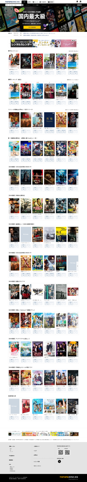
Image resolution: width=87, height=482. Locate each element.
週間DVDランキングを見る (72, 79)
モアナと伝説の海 (12, 156)
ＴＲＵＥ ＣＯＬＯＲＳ (60, 300)
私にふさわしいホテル (25, 414)
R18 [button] (79, 5)
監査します (46, 357)
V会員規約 (13, 439)
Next (77, 64)
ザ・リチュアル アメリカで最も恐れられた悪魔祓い (77, 242)
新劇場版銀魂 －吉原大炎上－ (26, 328)
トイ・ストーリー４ (24, 156)
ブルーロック (58, 156)
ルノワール (58, 414)
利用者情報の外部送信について (68, 439)
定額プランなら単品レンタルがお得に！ (56, 431)
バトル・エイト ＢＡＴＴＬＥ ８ (51, 214)
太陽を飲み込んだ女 (71, 357)
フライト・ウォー (71, 214)
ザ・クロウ (23, 185)
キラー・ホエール (59, 214)
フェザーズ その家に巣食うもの (15, 242)
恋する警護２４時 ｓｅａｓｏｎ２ (39, 300)
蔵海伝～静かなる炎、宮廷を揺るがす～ (16, 386)
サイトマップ (76, 439)
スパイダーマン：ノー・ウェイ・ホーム (40, 156)
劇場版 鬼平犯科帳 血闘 (72, 414)
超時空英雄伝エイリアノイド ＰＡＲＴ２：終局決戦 (18, 69)
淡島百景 (57, 328)
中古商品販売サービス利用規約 (34, 439)
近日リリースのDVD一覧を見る (71, 109)
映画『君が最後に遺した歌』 (50, 271)
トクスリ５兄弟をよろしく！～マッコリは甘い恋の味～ (18, 357)
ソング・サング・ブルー (72, 185)
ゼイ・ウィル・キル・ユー (37, 185)
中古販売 (11, 469)
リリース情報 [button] (35, 5)
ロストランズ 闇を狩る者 (13, 185)
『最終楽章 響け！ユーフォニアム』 (39, 328)
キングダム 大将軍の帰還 (49, 156)
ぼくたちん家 (47, 300)
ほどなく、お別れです (72, 69)
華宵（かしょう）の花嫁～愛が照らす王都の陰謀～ (65, 386)
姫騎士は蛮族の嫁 (48, 328)
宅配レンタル (12, 466)
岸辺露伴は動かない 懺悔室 (73, 99)
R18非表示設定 (12, 470)
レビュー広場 (36, 461)
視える (22, 69)
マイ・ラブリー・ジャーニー (26, 357)
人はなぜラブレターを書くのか (38, 128)
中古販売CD (44, 2)
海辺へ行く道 (35, 414)
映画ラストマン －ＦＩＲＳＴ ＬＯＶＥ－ (28, 99)
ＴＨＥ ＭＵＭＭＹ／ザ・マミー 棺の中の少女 (53, 185)
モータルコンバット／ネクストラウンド (75, 128)
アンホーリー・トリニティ (13, 214)
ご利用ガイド (68, 5)
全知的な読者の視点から (60, 185)
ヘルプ (73, 5)
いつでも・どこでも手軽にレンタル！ (14, 431)
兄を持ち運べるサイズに (49, 69)
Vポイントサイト (37, 466)
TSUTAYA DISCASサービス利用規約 (22, 439)
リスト (77, 2)
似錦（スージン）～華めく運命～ (26, 386)
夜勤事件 (57, 271)
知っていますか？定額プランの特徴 (42, 431)
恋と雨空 (34, 386)
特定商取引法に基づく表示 (57, 439)
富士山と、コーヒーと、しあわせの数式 (51, 414)
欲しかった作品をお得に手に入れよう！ (28, 431)
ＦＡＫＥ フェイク (59, 242)
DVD (24, 2)
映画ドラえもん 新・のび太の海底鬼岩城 (40, 99)
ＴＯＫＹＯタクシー (48, 99)
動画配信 (51, 2)
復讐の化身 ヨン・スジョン (38, 357)
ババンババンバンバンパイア (38, 271)
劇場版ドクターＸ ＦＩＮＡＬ (61, 128)
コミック (36, 2)
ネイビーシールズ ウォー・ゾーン (27, 214)
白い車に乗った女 (48, 242)
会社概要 (9, 439)
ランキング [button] (44, 5)
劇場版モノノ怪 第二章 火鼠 (61, 69)
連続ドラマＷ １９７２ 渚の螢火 (15, 300)
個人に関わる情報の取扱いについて (46, 439)
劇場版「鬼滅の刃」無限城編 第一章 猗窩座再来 (18, 128)
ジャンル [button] (27, 5)
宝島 (22, 128)
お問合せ (36, 455)
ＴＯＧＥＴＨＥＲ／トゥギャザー (26, 242)
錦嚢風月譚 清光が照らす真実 (50, 386)
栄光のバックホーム (59, 99)
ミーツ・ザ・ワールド (13, 414)
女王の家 (57, 357)
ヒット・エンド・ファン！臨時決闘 (39, 69)
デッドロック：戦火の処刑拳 (38, 214)
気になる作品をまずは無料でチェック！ (70, 431)
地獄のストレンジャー (36, 242)
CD (30, 2)
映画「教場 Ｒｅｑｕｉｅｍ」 (50, 128)
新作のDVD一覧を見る (73, 51)
